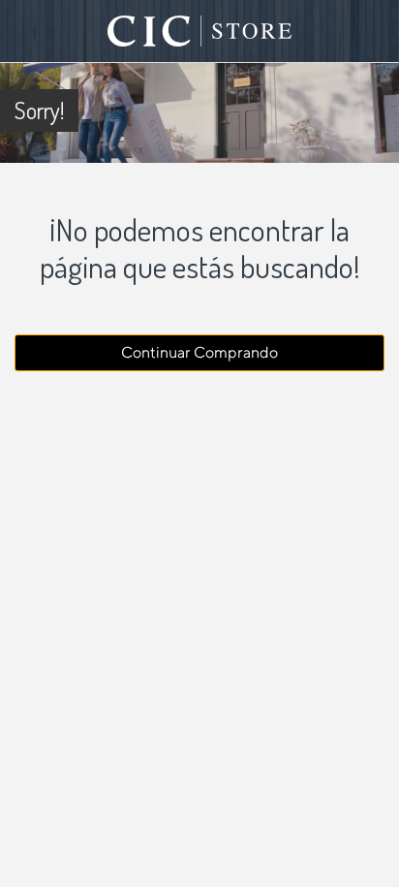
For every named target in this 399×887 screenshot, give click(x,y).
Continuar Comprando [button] (199, 352)
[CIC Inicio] (199, 31)
